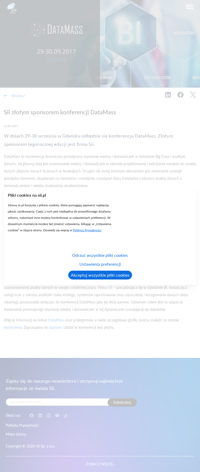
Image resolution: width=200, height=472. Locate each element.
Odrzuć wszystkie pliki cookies (100, 255)
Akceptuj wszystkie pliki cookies (100, 274)
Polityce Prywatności (87, 230)
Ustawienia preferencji (100, 264)
